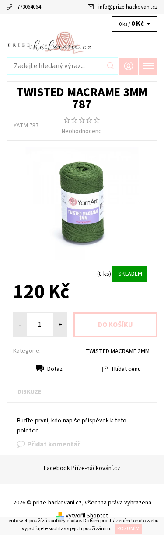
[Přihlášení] (128, 66)
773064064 (29, 7)
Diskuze (29, 392)
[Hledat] (111, 66)
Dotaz (55, 369)
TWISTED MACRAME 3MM (117, 351)
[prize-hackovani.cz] (82, 42)
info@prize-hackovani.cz (127, 7)
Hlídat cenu (126, 369)
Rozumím (128, 528)
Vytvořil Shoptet (87, 515)
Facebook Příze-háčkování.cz (82, 468)
